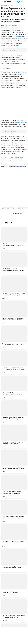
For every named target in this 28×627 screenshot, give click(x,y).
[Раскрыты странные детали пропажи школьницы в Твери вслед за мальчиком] (14, 288)
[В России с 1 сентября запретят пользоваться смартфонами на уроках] (14, 560)
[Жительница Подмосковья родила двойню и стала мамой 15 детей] (14, 313)
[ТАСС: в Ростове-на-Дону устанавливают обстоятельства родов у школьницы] (14, 387)
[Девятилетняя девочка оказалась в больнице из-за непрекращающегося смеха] (14, 536)
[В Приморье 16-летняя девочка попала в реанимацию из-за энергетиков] (14, 486)
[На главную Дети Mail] (8, 2)
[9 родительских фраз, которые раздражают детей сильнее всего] (14, 585)
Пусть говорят (18, 36)
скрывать (19, 74)
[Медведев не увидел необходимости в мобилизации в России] (14, 610)
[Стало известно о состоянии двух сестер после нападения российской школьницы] (14, 461)
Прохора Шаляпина (21, 122)
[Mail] (5, 2)
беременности (9, 25)
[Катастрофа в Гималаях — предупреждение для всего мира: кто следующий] (14, 263)
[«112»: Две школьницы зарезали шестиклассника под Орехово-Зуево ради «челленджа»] (14, 238)
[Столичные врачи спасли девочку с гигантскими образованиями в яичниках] (14, 511)
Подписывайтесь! (20, 166)
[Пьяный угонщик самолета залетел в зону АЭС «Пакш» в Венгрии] (14, 412)
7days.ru (11, 5)
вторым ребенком (14, 45)
